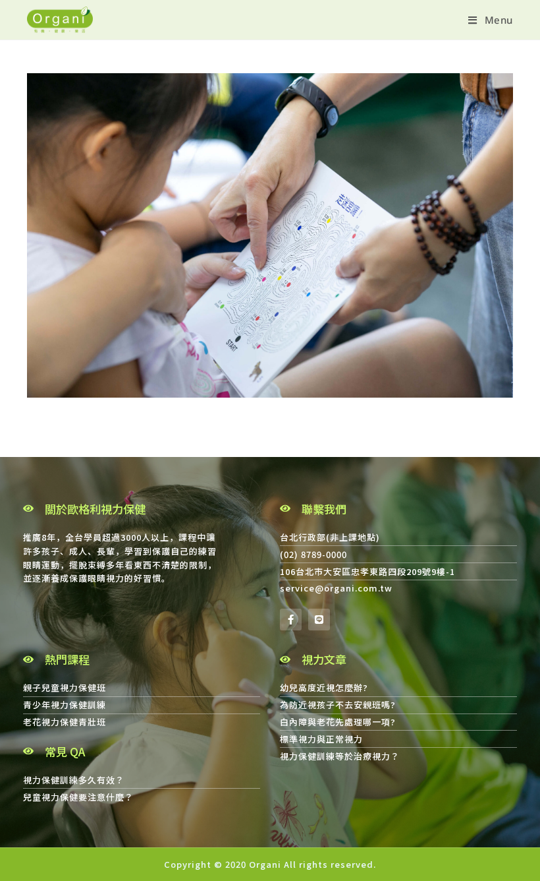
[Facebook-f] (291, 619)
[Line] (319, 619)
